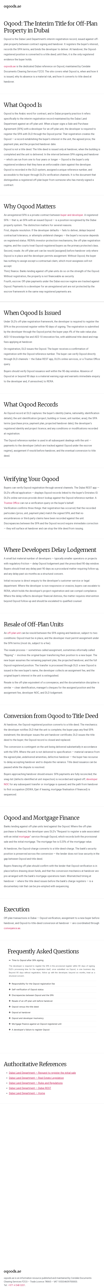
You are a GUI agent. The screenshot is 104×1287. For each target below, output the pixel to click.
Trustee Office (12, 502)
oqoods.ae (12, 6)
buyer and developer (72, 215)
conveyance (12, 928)
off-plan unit (14, 633)
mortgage (24, 836)
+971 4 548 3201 (16, 1285)
